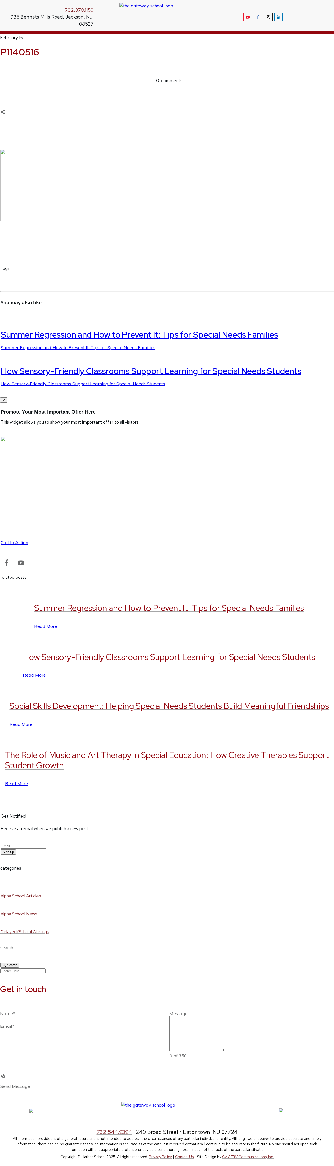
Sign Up (8, 852)
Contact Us (184, 1157)
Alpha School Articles (20, 896)
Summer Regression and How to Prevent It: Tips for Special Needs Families (139, 334)
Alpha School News (18, 914)
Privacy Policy (160, 1157)
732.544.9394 (114, 1131)
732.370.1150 (79, 10)
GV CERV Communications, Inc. (248, 1157)
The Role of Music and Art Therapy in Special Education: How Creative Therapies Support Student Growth (167, 760)
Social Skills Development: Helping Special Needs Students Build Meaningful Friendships (169, 705)
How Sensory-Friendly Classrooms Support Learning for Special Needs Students (151, 370)
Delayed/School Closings (24, 931)
